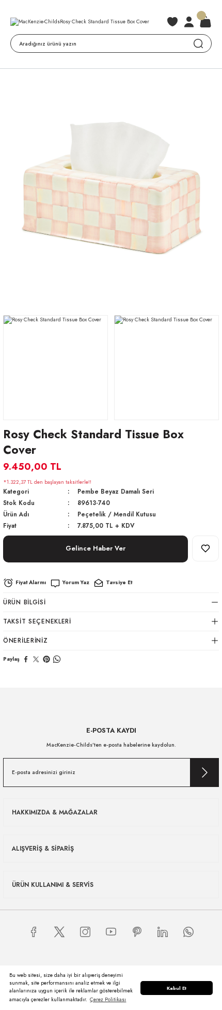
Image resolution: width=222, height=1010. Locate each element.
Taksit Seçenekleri (37, 621)
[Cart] (205, 22)
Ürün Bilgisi (24, 602)
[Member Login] (189, 22)
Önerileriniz (25, 640)
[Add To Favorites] (205, 548)
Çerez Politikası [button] (108, 999)
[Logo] (79, 22)
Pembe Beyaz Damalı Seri (115, 491)
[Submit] (204, 772)
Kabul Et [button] (176, 988)
